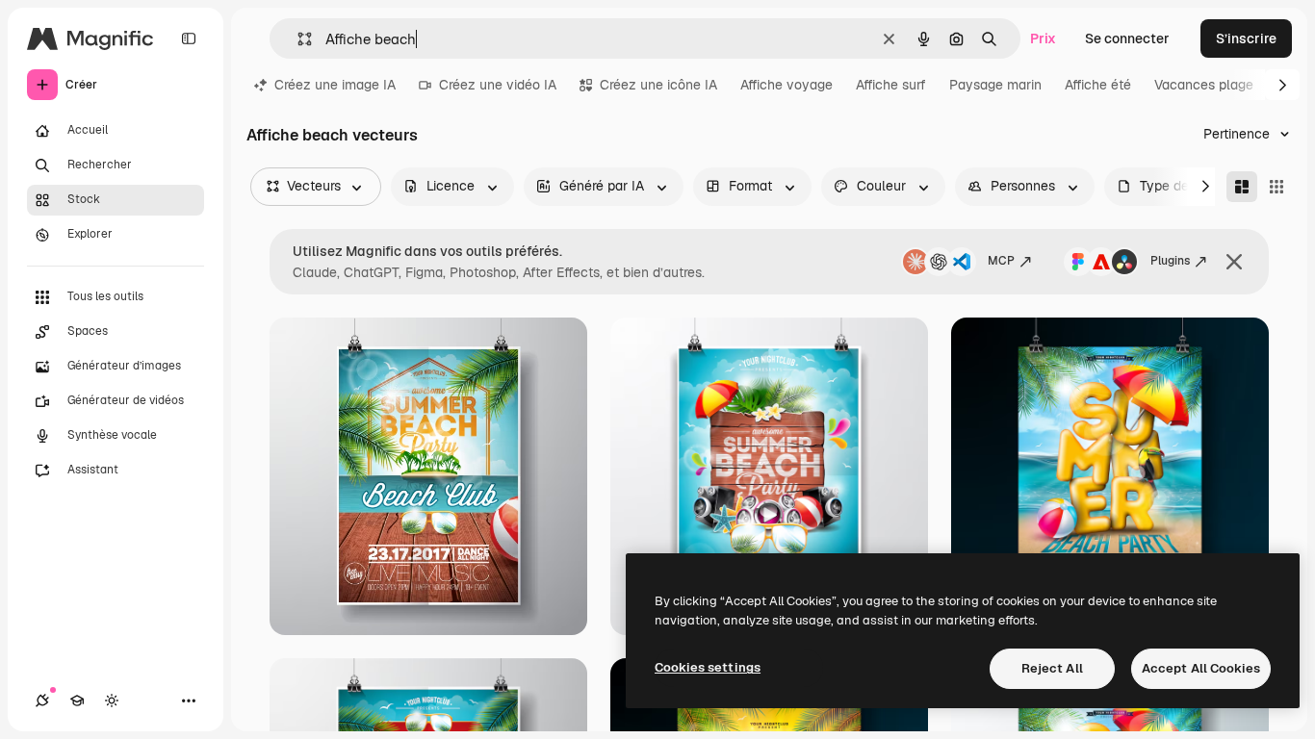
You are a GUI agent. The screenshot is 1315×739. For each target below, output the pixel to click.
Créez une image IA (335, 84)
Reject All (1052, 668)
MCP (1001, 260)
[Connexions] (42, 700)
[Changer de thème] (111, 700)
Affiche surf (891, 84)
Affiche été (1098, 84)
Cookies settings (708, 667)
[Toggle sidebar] (188, 38)
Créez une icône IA (658, 84)
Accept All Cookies (1201, 668)
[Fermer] (1234, 261)
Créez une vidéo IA (497, 84)
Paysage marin (995, 84)
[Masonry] (1241, 186)
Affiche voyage (786, 84)
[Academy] (77, 700)
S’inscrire (1246, 38)
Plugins (1170, 260)
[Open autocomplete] (297, 39)
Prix (1043, 38)
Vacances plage (1203, 84)
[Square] (1276, 186)
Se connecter (1127, 38)
